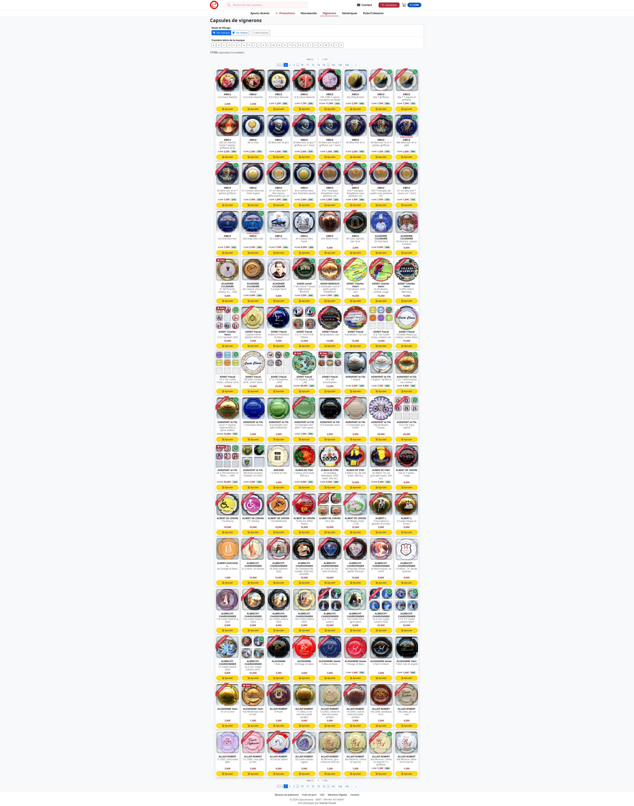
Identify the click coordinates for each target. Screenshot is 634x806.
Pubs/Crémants (373, 13)
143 (347, 64)
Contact (354, 794)
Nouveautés (309, 13)
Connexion (391, 5)
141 (333, 64)
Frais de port (309, 794)
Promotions (287, 13)
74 (324, 64)
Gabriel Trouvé (327, 803)
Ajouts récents (259, 13)
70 (302, 64)
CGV (322, 794)
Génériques (349, 13)
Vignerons (329, 13)
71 (307, 64)
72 (313, 64)
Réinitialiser (262, 32)
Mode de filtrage (220, 27)
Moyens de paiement (287, 794)
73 (318, 64)
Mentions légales (337, 794)
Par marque (223, 32)
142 (340, 64)
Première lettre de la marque (228, 40)
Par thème (241, 32)
